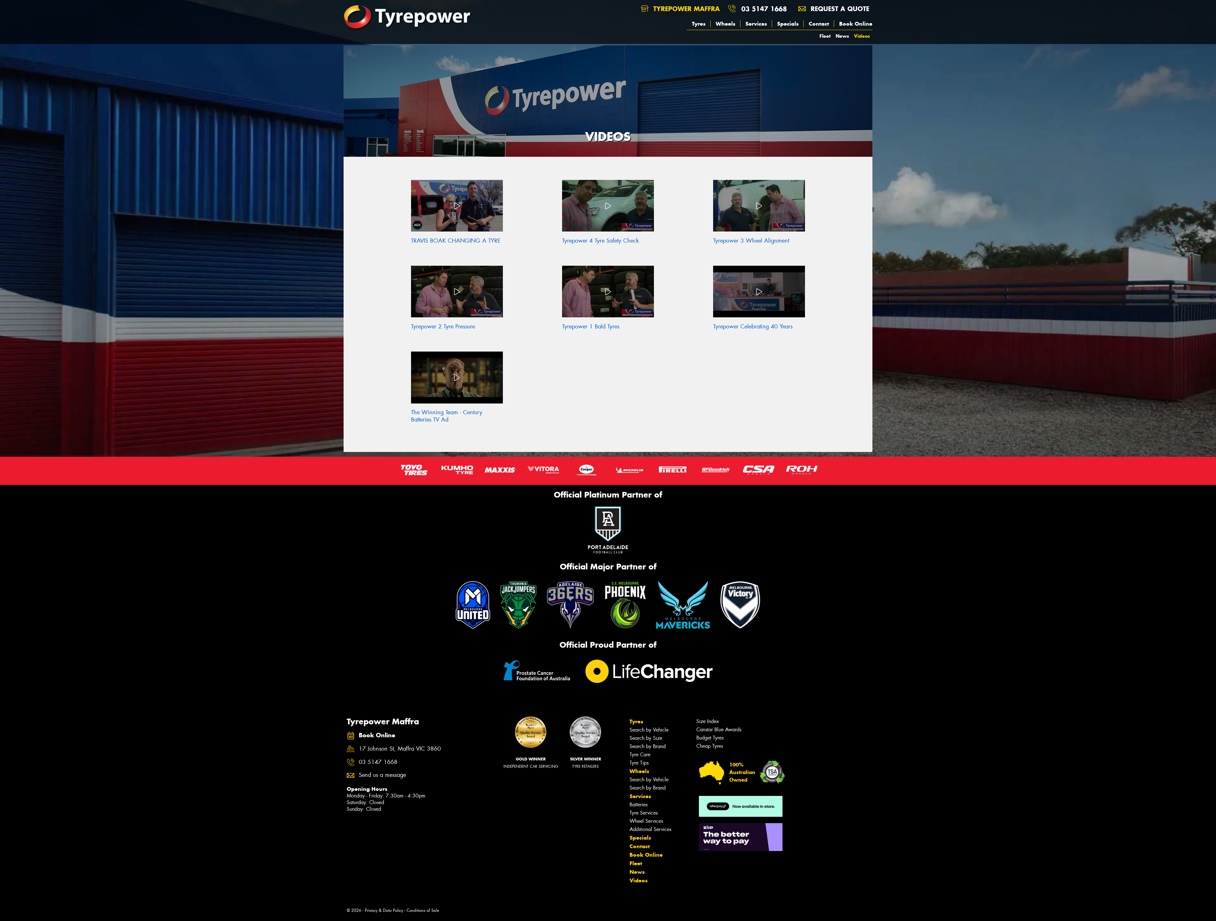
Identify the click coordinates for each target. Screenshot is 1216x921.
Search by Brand (648, 746)
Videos (862, 36)
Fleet (825, 36)
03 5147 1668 (764, 9)
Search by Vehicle (649, 730)
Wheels (725, 23)
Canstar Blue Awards (718, 729)
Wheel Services (646, 821)
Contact (819, 23)
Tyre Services (644, 813)
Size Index (707, 721)
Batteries (639, 804)
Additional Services (650, 829)
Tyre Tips (639, 762)
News (842, 36)
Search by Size (646, 738)
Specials (788, 23)
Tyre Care (640, 754)
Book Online (855, 23)
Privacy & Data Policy (384, 910)
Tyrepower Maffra (685, 9)
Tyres (699, 23)
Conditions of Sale (423, 910)
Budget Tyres (710, 737)
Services (756, 23)
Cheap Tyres (709, 746)
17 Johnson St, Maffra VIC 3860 (400, 749)
